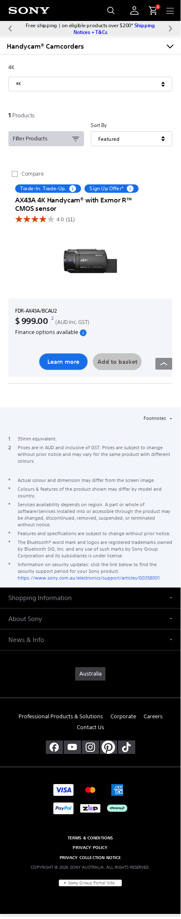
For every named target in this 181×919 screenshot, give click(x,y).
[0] (149, 10)
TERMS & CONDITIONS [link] (90, 838)
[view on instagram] (90, 747)
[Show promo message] (72, 188)
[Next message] (170, 28)
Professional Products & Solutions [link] (60, 716)
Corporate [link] (123, 716)
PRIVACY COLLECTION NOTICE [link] (90, 857)
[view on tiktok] (126, 747)
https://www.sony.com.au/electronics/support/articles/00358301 (89, 578)
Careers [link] (153, 716)
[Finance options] (83, 332)
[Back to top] (163, 364)
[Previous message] (10, 28)
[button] (90, 598)
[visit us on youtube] (72, 747)
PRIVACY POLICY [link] (90, 847)
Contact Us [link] (90, 727)
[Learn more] (90, 262)
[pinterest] (108, 747)
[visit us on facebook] (54, 747)
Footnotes (155, 418)
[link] (90, 674)
